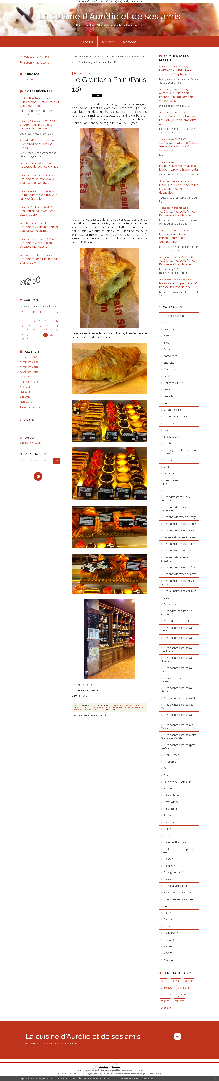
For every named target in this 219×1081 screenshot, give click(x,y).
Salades (168, 859)
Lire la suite (26, 79)
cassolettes (170, 356)
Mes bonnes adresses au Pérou (177, 716)
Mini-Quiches (171, 755)
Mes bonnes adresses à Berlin (176, 629)
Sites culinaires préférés (177, 886)
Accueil (87, 42)
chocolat (169, 362)
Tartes (167, 913)
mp (161, 116)
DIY (166, 430)
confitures (170, 376)
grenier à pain (103, 707)
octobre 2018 (27, 377)
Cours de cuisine (173, 383)
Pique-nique (170, 808)
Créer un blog (104, 1066)
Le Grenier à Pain (83, 685)
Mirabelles (170, 761)
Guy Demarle (171, 473)
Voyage (168, 953)
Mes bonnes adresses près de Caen (178, 746)
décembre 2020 (29, 362)
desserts (169, 423)
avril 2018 (25, 396)
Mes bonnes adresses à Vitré (181, 698)
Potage (168, 829)
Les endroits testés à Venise (180, 550)
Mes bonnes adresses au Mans (177, 706)
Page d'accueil (138, 56)
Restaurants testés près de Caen (178, 850)
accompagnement (174, 316)
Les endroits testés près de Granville (178, 582)
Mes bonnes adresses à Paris (124, 706)
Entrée (168, 443)
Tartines (168, 919)
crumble (168, 396)
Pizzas (167, 815)
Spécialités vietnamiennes (178, 899)
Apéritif (168, 322)
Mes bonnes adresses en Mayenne (177, 726)
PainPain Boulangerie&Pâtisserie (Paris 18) (95, 62)
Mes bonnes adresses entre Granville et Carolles (178, 736)
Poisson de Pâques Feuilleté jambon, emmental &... (176, 96)
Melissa (164, 283)
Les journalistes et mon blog (180, 591)
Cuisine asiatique (173, 409)
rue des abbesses (88, 709)
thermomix (184, 987)
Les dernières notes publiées (109, 1070)
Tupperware (171, 933)
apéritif (176, 981)
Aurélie (164, 93)
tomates (179, 1001)
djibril (114, 707)
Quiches (168, 835)
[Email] (38, 476)
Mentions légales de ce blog (90, 1073)
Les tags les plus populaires (132, 1070)
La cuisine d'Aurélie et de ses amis (109, 16)
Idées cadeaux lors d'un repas (176, 481)
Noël (167, 775)
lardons (184, 994)
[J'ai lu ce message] (216, 1078)
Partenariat (170, 788)
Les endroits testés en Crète (180, 574)
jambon (189, 981)
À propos (129, 42)
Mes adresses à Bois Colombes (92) (177, 612)
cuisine (168, 403)
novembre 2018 (29, 372)
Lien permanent (84, 706)
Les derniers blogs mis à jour (87, 1070)
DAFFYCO (165, 70)
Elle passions (171, 436)
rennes (165, 1001)
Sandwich (169, 865)
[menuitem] (87, 41)
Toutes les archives (31, 407)
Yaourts (168, 959)
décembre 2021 (29, 357)
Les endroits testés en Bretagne (175, 559)
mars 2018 (26, 401)
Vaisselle (169, 939)
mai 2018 (25, 391)
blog (159, 1073)
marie (163, 185)
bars (166, 336)
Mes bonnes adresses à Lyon (176, 639)
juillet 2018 (26, 386)
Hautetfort (116, 1066)
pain (82, 707)
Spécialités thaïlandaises (178, 892)
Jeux (166, 490)
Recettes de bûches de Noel (39, 166)
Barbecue (169, 329)
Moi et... (168, 768)
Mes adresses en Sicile (177, 621)
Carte (29, 419)
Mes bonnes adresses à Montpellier (176, 649)
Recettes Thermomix (176, 842)
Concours (169, 369)
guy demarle (167, 994)
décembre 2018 (29, 367)
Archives (108, 42)
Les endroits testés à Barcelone (174, 508)
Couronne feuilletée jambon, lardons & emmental (178, 146)
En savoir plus (147, 1078)
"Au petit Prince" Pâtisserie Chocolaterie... (174, 237)
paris (163, 981)
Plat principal (171, 822)
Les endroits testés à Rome (179, 544)
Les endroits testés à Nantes (180, 523)
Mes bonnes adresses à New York (176, 659)
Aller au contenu (11, 5)
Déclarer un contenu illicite (67, 1073)
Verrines (168, 946)
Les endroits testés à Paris (179, 530)
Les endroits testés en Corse (180, 567)
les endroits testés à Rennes (180, 537)
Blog (166, 342)
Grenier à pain (85, 104)
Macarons (170, 604)
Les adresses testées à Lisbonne (176, 498)
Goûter (168, 460)
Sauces (168, 879)
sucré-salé (170, 906)
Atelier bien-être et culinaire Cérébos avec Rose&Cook (100, 56)
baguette (90, 707)
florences (165, 234)
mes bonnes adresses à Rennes (176, 679)
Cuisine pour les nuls (175, 416)
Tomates (169, 926)
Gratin (167, 466)
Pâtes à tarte (171, 802)
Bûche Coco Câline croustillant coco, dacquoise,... (178, 188)
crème (167, 389)
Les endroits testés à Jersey (180, 517)
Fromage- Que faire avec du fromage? (178, 451)
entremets (166, 987)
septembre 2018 (29, 382)
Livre (166, 597)
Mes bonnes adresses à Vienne (176, 689)
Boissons (169, 349)
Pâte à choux (171, 795)
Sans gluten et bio (174, 872)
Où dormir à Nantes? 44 (177, 782)
